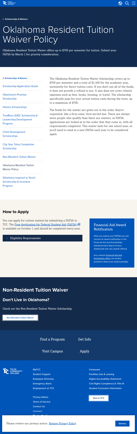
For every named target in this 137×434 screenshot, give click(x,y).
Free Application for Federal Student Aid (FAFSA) (46, 224)
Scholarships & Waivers (16, 19)
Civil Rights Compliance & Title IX (106, 383)
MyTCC (37, 369)
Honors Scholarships (15, 107)
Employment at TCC (43, 388)
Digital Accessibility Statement (105, 379)
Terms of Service (41, 401)
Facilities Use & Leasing (101, 374)
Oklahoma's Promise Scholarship (14, 97)
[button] (127, 3)
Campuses (94, 369)
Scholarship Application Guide (20, 86)
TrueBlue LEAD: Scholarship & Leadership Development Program (20, 119)
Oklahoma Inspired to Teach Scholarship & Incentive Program (19, 182)
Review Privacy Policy (62, 423)
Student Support (41, 374)
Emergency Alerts (42, 383)
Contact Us (39, 406)
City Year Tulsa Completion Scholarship (18, 146)
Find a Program (52, 339)
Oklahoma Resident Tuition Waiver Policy (18, 167)
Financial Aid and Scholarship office (108, 257)
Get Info (84, 339)
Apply (84, 351)
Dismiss (122, 423)
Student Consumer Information (105, 388)
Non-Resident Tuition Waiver (19, 157)
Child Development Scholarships (14, 134)
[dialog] (68, 423)
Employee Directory (43, 379)
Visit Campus (52, 351)
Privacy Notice (40, 397)
